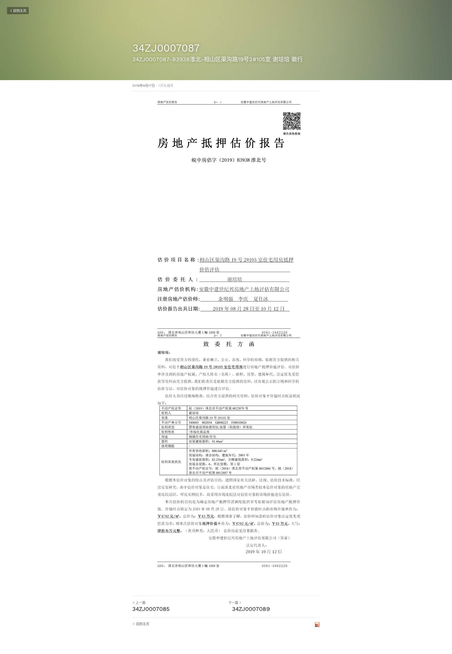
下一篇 (233, 603)
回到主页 (19, 10)
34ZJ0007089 (249, 609)
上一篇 (140, 603)
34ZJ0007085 (151, 609)
